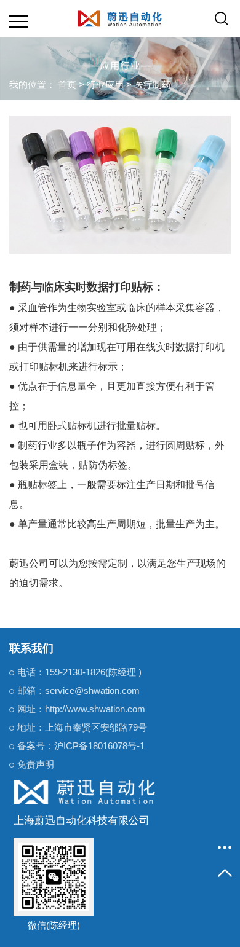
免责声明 (35, 764)
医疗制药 (152, 84)
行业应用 (105, 84)
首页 (67, 84)
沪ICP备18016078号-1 (99, 746)
